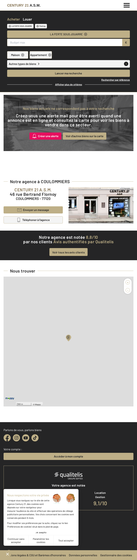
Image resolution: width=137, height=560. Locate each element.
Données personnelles (83, 555)
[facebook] (7, 437)
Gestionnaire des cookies (116, 555)
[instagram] (16, 437)
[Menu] (127, 4)
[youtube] (25, 437)
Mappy (38, 404)
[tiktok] (35, 437)
